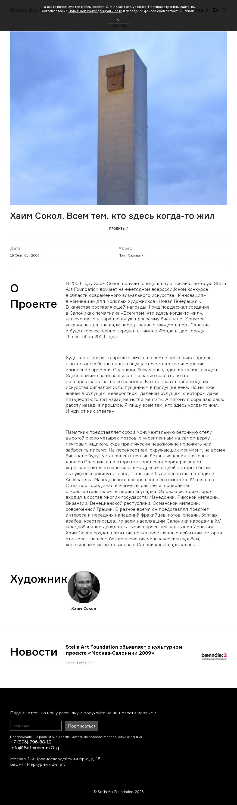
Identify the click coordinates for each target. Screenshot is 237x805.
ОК (118, 20)
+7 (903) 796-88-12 (30, 742)
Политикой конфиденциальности (95, 11)
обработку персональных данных (115, 737)
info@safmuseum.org (34, 747)
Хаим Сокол (83, 608)
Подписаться (82, 725)
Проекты (117, 228)
